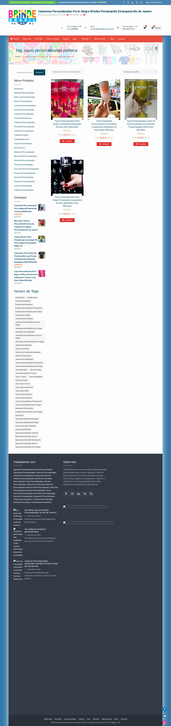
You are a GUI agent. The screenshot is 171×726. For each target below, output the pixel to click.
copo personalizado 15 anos (25, 373)
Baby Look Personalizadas (24, 97)
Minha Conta (99, 39)
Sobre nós (27, 39)
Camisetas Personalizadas (25, 106)
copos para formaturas (23, 394)
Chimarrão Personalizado (24, 127)
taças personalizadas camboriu (26, 433)
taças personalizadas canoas (26, 436)
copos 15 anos (20, 377)
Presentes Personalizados (25, 173)
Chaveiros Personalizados (24, 122)
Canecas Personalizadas (24, 110)
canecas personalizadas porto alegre (28, 366)
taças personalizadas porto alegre (27, 447)
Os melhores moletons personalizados (35, 530)
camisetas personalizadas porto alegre (29, 342)
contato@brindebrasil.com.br (102, 29)
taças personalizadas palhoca (26, 443)
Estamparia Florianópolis (42, 502)
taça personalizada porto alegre (27, 422)
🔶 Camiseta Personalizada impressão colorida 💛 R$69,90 (81, 2)
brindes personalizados (24, 304)
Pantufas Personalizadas (24, 160)
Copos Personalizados (23, 144)
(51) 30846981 (73, 29)
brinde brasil (19, 297)
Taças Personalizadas (23, 186)
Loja (74, 39)
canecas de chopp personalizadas (28, 352)
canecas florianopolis (23, 356)
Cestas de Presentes (22, 118)
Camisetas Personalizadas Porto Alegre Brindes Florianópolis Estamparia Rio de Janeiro (95, 11)
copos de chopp (21, 380)
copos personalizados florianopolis (28, 401)
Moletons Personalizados (24, 152)
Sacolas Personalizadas (24, 177)
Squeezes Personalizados (24, 181)
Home (16, 39)
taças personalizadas (23, 429)
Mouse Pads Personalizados (25, 156)
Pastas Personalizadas (23, 165)
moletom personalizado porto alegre (28, 412)
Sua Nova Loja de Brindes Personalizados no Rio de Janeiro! (41, 511)
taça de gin (19, 415)
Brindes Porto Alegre (22, 502)
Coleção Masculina (21, 139)
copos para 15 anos (22, 384)
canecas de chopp (22, 349)
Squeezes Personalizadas (44, 496)
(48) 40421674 (128, 29)
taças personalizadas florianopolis (28, 440)
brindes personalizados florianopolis (28, 308)
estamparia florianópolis (24, 408)
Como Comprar (52, 39)
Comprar (68, 141)
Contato (121, 39)
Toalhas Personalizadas (24, 190)
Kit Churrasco (19, 148)
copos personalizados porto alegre (28, 405)
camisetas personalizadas (25, 332)
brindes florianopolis (23, 301)
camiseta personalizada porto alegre (28, 328)
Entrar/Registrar (155, 2)
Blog (112, 39)
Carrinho (85, 39)
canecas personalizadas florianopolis (29, 363)
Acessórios (18, 89)
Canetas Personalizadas (24, 114)
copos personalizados (23, 398)
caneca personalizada (23, 345)
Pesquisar (39, 72)
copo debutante (21, 370)
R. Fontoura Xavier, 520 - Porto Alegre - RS (103, 723)
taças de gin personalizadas (25, 426)
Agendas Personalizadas (24, 93)
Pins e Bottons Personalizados (26, 169)
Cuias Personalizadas (34, 481)
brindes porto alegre (22, 315)
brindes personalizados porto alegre (28, 312)
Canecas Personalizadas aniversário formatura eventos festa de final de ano (41, 563)
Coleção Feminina (21, 135)
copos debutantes (36, 377)
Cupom (66, 39)
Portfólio (38, 39)
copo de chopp (35, 370)
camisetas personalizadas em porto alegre (28, 336)
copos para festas (22, 391)
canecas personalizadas (24, 359)
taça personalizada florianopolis (27, 419)
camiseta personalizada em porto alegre (27, 323)
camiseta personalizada (24, 319)
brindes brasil (32, 297)
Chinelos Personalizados (24, 131)
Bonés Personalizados (23, 101)
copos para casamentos (24, 387)
